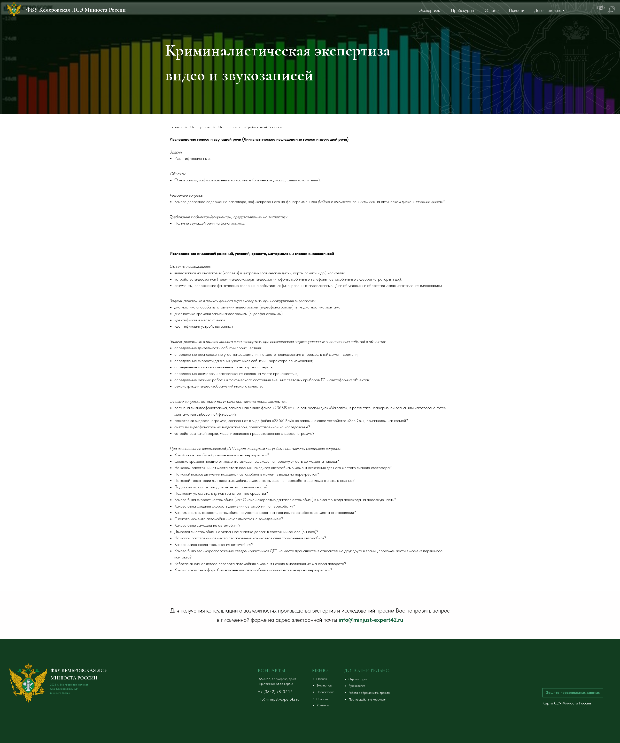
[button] (379, 679)
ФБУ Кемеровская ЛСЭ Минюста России (76, 9)
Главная (176, 127)
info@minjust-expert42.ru (371, 619)
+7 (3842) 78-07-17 (275, 691)
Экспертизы (200, 127)
